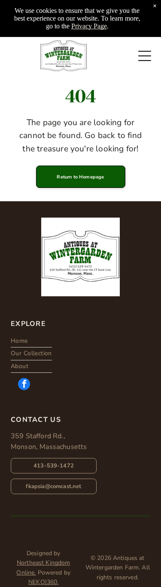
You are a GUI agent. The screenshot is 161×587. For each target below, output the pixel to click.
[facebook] (24, 385)
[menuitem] (31, 341)
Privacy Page (89, 26)
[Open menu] (144, 55)
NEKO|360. (43, 582)
